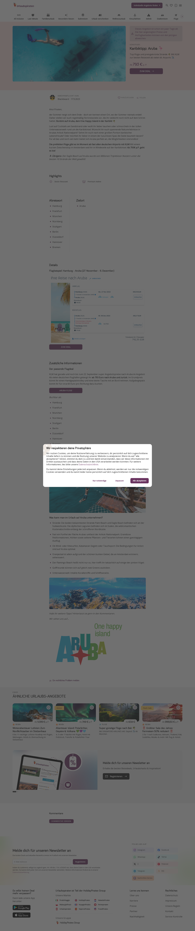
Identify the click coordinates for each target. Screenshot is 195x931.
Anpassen (119, 480)
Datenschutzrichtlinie (88, 464)
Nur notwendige (99, 480)
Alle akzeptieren (139, 480)
